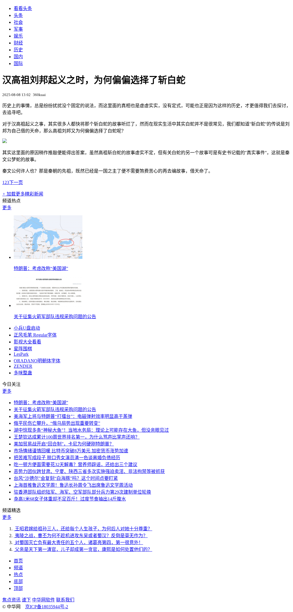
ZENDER (23, 366)
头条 (18, 15)
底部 (18, 581)
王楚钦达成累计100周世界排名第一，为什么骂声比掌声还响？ (77, 437)
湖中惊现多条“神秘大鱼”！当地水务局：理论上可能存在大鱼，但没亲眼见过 (91, 430)
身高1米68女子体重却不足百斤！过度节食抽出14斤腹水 (70, 498)
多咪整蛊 (23, 372)
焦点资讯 (11, 599)
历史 (18, 49)
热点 (18, 574)
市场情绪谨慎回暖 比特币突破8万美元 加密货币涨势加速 (71, 450)
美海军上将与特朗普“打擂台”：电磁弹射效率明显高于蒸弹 (73, 416)
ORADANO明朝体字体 (37, 360)
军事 (18, 29)
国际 (18, 63)
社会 (18, 22)
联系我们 (65, 599)
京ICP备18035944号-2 (46, 606)
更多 (6, 207)
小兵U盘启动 (27, 328)
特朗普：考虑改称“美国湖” (41, 268)
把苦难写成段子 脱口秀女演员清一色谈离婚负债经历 (67, 457)
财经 (18, 42)
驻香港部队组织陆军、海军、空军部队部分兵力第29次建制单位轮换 (82, 492)
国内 (18, 56)
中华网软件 (43, 599)
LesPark (21, 354)
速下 (26, 599)
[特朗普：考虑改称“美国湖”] (48, 257)
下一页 (16, 182)
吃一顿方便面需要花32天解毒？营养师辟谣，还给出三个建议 (75, 464)
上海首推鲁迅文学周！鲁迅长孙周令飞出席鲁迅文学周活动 (73, 485)
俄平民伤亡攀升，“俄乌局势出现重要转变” (57, 423)
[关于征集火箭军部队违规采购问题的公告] (48, 305)
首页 (18, 560)
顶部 (18, 588)
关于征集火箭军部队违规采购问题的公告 (55, 316)
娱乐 (18, 36)
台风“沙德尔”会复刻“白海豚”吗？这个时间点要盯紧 (66, 478)
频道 (18, 567)
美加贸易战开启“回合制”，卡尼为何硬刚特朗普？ (64, 443)
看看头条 (23, 8)
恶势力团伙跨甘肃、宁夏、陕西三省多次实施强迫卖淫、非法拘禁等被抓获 (89, 471)
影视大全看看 (27, 341)
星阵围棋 (23, 348)
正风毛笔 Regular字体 (35, 335)
